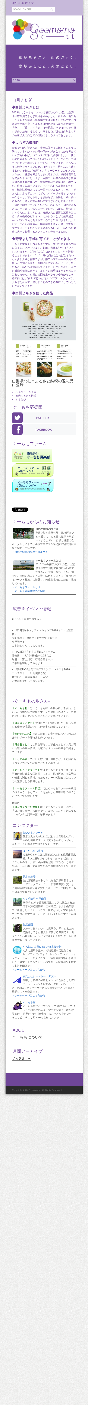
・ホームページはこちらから (28, 969)
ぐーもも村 (29, 1002)
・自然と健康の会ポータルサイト (31, 551)
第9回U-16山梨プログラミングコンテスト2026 (43, 669)
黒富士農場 (29, 876)
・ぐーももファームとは (26, 587)
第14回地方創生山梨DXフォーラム (36, 651)
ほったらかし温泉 (33, 850)
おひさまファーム (33, 832)
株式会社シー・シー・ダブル (39, 976)
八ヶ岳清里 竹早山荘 (34, 898)
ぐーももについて (27, 1037)
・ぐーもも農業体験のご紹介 (28, 591)
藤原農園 (28, 924)
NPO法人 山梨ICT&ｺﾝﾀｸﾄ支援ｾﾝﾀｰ (42, 946)
